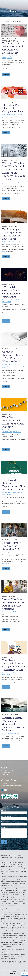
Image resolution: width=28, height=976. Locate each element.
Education (4, 56)
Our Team (4, 18)
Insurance (4, 184)
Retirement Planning (7, 28)
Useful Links (21, 41)
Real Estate (19, 114)
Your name (9, 810)
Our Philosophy (6, 21)
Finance (4, 57)
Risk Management (6, 118)
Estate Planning (21, 28)
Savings (9, 56)
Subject (8, 822)
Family (13, 56)
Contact (3, 45)
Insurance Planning (7, 31)
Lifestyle (9, 733)
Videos (8, 38)
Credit (10, 431)
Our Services (5, 25)
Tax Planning (19, 56)
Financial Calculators (8, 41)
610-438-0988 (4, 783)
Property (4, 116)
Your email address (11, 816)
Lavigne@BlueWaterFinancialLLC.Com (11, 785)
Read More (6, 74)
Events (15, 38)
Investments (9, 57)
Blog (2, 38)
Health (18, 366)
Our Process (13, 18)
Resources (4, 35)
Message (8, 827)
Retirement (13, 116)
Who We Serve (17, 21)
